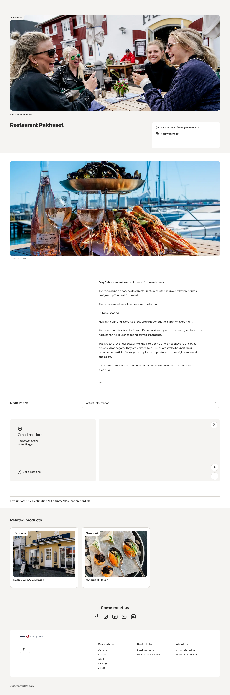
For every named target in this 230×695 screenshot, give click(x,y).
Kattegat (103, 650)
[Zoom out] (214, 476)
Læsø (101, 659)
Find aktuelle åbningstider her (178, 127)
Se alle (101, 667)
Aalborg (102, 663)
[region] (159, 450)
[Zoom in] (214, 467)
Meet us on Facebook (149, 654)
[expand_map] (214, 424)
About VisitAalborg (186, 650)
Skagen (102, 654)
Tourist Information (187, 654)
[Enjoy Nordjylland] (31, 636)
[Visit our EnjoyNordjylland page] (115, 616)
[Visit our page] (105, 616)
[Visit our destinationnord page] (133, 616)
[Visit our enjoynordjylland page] (96, 616)
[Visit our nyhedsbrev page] (124, 616)
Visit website (168, 133)
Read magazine (146, 650)
